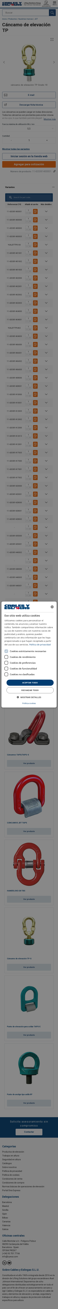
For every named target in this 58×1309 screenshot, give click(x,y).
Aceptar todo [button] (30, 682)
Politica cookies (29, 703)
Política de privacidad (40, 644)
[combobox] (52, 606)
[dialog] (29, 654)
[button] (29, 697)
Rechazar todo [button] (30, 690)
